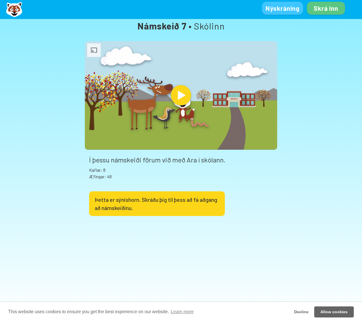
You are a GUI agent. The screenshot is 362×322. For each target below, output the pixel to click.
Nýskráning (282, 8)
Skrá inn (326, 8)
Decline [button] (301, 312)
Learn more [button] (182, 311)
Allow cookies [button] (334, 312)
